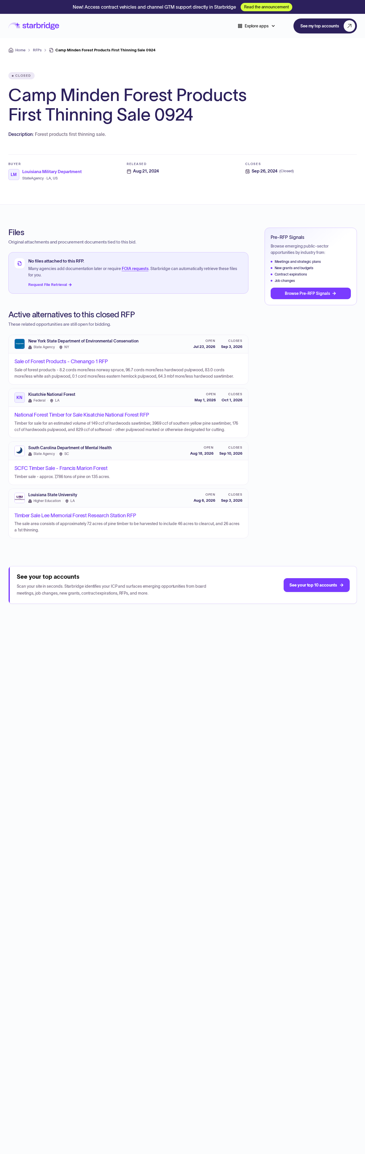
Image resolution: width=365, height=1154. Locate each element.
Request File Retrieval (47, 284)
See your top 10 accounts (313, 585)
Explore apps (257, 26)
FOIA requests (135, 269)
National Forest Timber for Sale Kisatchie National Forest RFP (81, 415)
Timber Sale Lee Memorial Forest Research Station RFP (75, 515)
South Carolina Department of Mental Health (70, 448)
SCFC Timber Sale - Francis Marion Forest (61, 468)
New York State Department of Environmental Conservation (83, 341)
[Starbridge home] (33, 26)
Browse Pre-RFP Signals (307, 293)
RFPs (37, 50)
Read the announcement (266, 7)
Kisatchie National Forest (51, 394)
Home (20, 50)
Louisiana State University (52, 495)
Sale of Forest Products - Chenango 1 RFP (61, 361)
